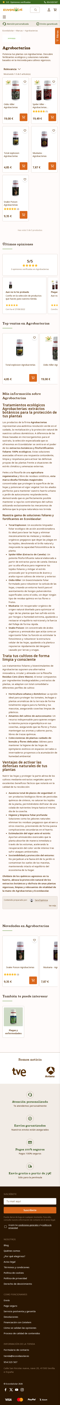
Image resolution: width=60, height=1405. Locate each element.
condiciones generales (28, 1225)
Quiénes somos (12, 1250)
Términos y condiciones (16, 1267)
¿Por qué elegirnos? (14, 1256)
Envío (7, 1300)
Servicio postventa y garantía (20, 1311)
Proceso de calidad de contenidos (22, 1333)
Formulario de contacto (16, 1349)
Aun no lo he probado (17, 292)
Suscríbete (30, 1210)
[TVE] (19, 1072)
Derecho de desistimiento (18, 1283)
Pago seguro (10, 1305)
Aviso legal (9, 1261)
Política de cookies (14, 1272)
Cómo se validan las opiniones (20, 1327)
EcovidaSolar (8, 30)
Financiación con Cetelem (17, 1322)
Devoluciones (11, 1316)
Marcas (19, 30)
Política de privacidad (15, 1278)
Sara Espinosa (41, 900)
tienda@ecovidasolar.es (16, 1355)
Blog (6, 1245)
